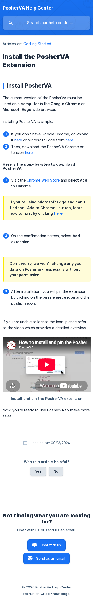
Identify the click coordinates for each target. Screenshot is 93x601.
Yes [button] (38, 471)
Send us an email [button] (50, 558)
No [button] (55, 471)
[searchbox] (46, 23)
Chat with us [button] (50, 545)
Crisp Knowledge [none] (55, 593)
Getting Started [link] (37, 43)
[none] (28, 8)
